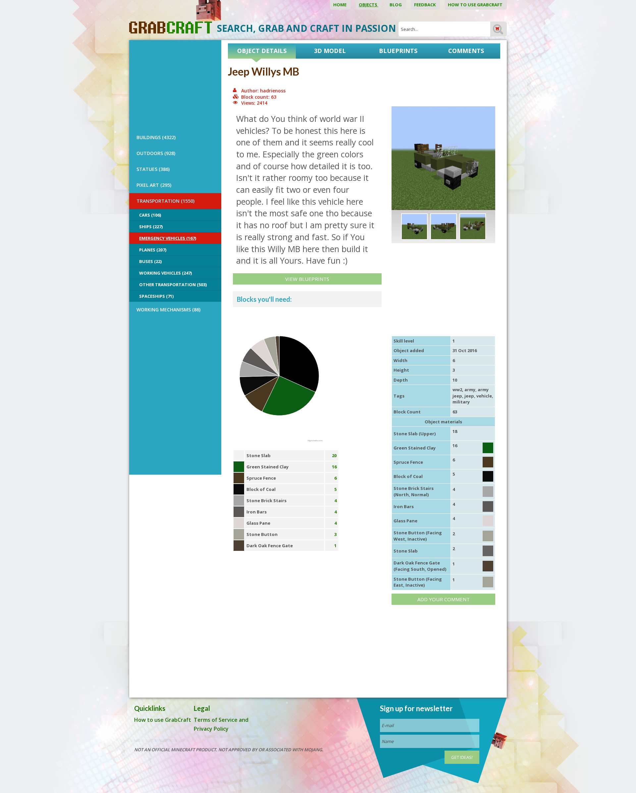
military (461, 402)
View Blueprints (307, 279)
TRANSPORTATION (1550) (165, 201)
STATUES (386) (153, 169)
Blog (396, 5)
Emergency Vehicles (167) (167, 238)
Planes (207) (152, 250)
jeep (469, 396)
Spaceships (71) (156, 296)
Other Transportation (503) (173, 285)
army (469, 390)
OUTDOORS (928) (155, 153)
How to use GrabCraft (476, 5)
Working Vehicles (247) (165, 273)
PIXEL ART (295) (153, 185)
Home (340, 5)
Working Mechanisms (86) (168, 309)
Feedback (425, 5)
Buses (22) (150, 261)
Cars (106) (150, 215)
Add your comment (443, 599)
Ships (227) (151, 227)
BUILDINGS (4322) (156, 137)
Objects (368, 5)
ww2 (457, 390)
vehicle (484, 396)
